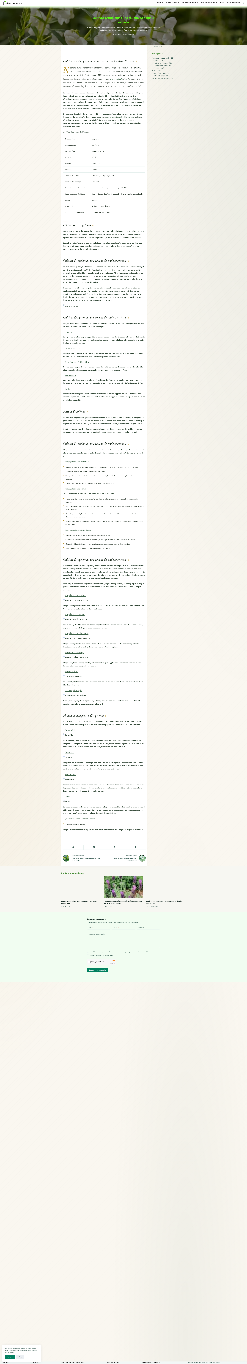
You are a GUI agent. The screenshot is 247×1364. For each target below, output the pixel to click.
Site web (141, 927)
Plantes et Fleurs (128, 34)
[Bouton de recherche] (184, 46)
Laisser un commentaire (97, 970)
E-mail (116, 927)
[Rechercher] (243, 3)
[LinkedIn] (135, 847)
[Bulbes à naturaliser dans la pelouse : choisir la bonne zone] (81, 887)
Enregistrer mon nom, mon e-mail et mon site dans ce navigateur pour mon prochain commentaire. (119, 952)
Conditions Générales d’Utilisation (72, 1362)
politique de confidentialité (105, 955)
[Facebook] (73, 847)
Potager (157, 68)
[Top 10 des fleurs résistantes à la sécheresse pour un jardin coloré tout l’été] (123, 887)
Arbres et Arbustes (161, 63)
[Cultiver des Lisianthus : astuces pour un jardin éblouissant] (166, 887)
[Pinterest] (114, 847)
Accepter (10, 1357)
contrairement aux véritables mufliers (120, 117)
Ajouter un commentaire (97, 934)
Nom (91, 927)
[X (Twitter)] (94, 847)
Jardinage (159, 3)
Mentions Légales (113, 1362)
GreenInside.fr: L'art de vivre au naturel (210, 1362)
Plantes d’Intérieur (172, 3)
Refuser (20, 1357)
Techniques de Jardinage (190, 3)
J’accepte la (101, 955)
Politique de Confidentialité (151, 1362)
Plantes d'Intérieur (158, 76)
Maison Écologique (233, 3)
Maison (222, 3)
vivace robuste (116, 78)
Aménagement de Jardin (209, 3)
